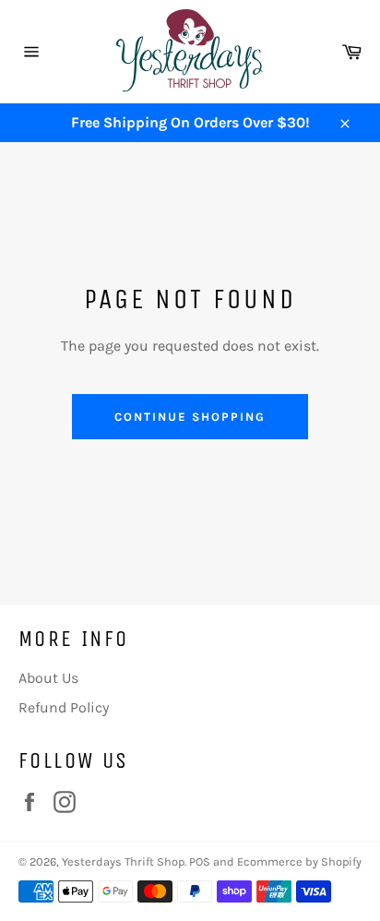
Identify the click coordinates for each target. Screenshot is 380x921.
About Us (48, 678)
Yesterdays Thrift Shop (123, 861)
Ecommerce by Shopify (299, 861)
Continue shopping (189, 417)
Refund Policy (63, 707)
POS (199, 861)
